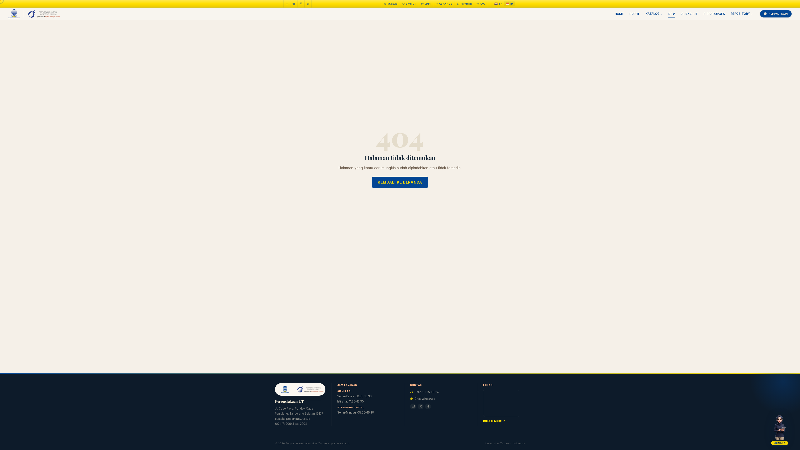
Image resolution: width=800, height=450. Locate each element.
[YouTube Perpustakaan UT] (294, 4)
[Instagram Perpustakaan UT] (301, 4)
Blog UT (411, 3)
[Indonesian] (509, 3)
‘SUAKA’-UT (689, 14)
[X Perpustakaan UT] (421, 406)
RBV (671, 14)
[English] (498, 3)
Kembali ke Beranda (400, 182)
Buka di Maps (492, 420)
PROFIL (634, 14)
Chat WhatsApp (425, 398)
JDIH (428, 3)
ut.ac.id (393, 3)
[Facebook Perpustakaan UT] (286, 4)
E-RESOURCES (714, 14)
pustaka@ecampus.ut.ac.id (292, 418)
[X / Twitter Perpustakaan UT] (308, 4)
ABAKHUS (445, 3)
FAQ (482, 3)
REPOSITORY (740, 13)
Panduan (466, 3)
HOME (619, 14)
